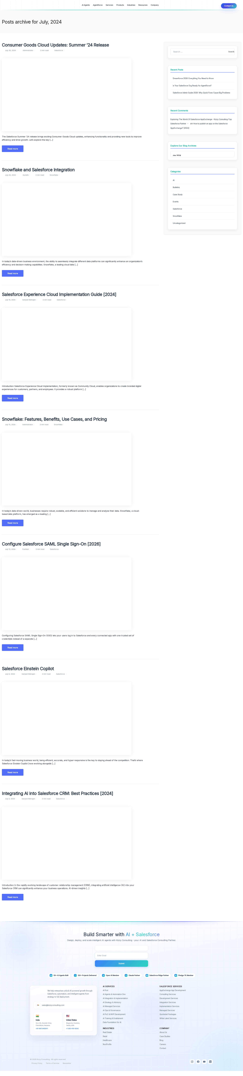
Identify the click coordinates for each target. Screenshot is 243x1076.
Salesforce (58, 50)
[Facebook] (198, 1061)
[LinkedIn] (210, 1061)
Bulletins (176, 187)
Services (109, 5)
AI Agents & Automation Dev (115, 994)
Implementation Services (170, 1006)
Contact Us (228, 6)
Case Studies (165, 1036)
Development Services (169, 998)
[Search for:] (202, 52)
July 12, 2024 (10, 549)
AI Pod (106, 990)
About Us (164, 1032)
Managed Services (168, 1010)
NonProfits (108, 1044)
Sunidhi (26, 175)
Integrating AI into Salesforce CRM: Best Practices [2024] (57, 793)
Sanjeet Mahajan (29, 300)
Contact (163, 1048)
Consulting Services (168, 994)
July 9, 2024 (10, 674)
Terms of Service (52, 1063)
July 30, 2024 (10, 50)
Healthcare (108, 1040)
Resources (142, 5)
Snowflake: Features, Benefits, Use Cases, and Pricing (54, 419)
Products (120, 5)
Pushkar (25, 549)
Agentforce (98, 5)
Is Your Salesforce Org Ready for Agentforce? (192, 85)
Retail (105, 1036)
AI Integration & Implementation (116, 998)
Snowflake (54, 175)
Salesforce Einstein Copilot (28, 668)
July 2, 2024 (10, 799)
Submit (121, 963)
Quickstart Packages (168, 1014)
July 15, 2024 (10, 424)
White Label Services (169, 1018)
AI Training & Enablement (113, 1018)
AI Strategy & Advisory (112, 1002)
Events (175, 202)
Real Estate (108, 1032)
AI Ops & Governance (112, 1010)
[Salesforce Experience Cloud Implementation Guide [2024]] (80, 344)
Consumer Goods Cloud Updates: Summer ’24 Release (55, 45)
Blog (162, 1040)
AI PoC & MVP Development (114, 1014)
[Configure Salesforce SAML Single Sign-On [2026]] (80, 593)
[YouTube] (204, 1061)
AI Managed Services (112, 1006)
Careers (163, 1044)
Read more (12, 148)
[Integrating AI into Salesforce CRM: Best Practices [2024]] (80, 843)
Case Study (178, 194)
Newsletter (67, 1063)
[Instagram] (192, 1061)
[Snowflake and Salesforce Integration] (80, 219)
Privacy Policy (37, 1063)
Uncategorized (179, 223)
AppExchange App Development (173, 990)
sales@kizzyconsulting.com (53, 1005)
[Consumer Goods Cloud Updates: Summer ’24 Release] (80, 94)
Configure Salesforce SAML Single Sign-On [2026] (51, 543)
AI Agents (86, 5)
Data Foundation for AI (112, 1022)
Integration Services (168, 1002)
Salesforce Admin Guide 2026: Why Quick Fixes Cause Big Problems (201, 93)
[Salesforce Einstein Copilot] (80, 718)
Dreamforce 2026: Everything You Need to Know (193, 78)
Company (155, 5)
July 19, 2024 (10, 300)
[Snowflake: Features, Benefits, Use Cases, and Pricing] (80, 469)
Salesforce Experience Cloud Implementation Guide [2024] (59, 294)
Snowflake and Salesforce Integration (38, 169)
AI (173, 180)
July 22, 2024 (10, 175)
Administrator (28, 50)
